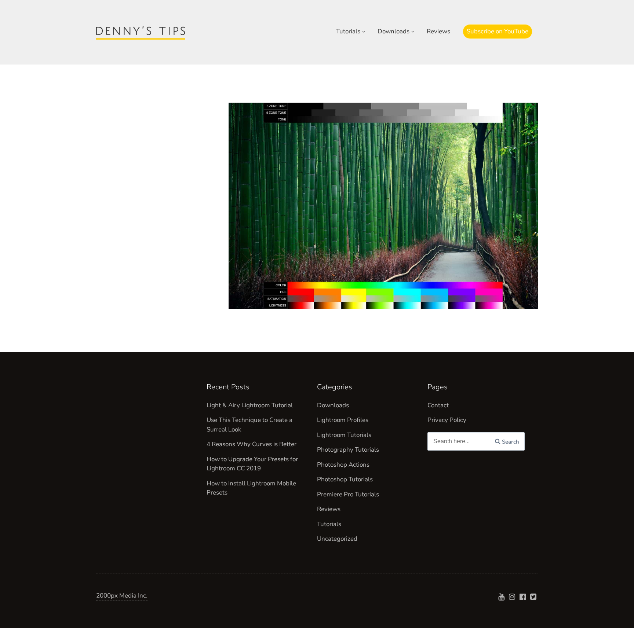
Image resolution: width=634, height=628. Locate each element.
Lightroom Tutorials (344, 435)
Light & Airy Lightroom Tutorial (250, 405)
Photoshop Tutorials (345, 479)
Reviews (438, 31)
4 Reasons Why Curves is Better (251, 444)
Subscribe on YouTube (497, 31)
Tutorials (348, 31)
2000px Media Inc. (121, 595)
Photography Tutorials (348, 449)
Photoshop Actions (343, 464)
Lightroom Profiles (342, 420)
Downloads (393, 31)
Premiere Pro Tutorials (348, 494)
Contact (438, 405)
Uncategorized (337, 539)
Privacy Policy (446, 420)
